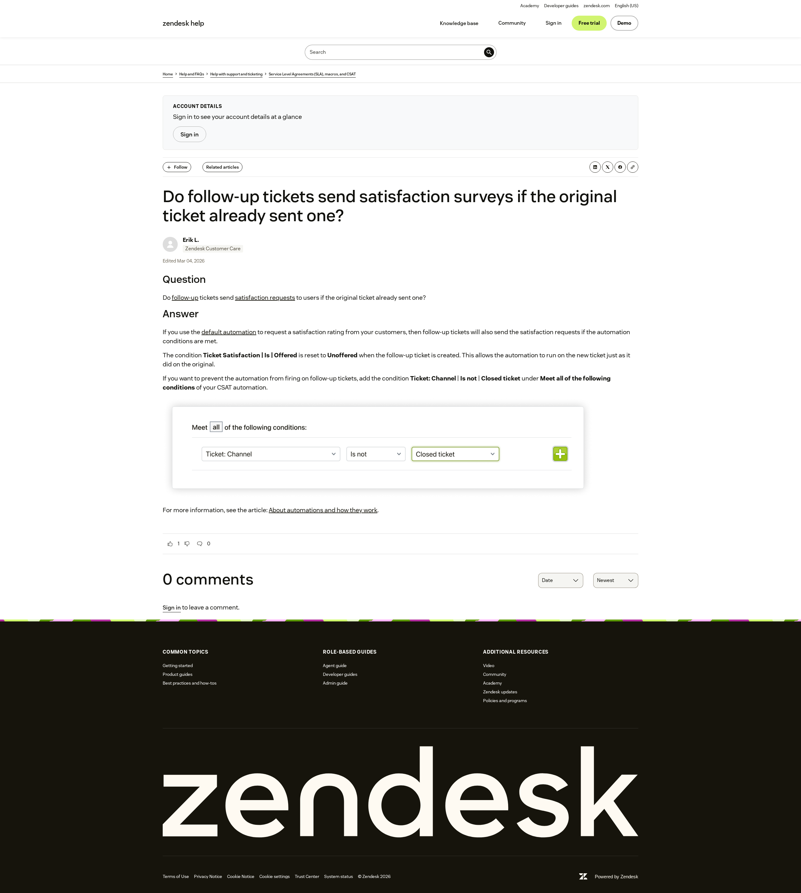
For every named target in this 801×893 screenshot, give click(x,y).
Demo (624, 23)
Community (512, 23)
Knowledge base (459, 23)
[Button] (170, 544)
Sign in (554, 23)
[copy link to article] (632, 167)
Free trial (589, 23)
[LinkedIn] (595, 167)
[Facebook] (620, 167)
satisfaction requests (265, 297)
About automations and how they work (323, 510)
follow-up (185, 297)
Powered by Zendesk (616, 876)
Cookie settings (274, 876)
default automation (229, 332)
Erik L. (191, 239)
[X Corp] (607, 167)
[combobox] (560, 580)
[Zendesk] (400, 792)
